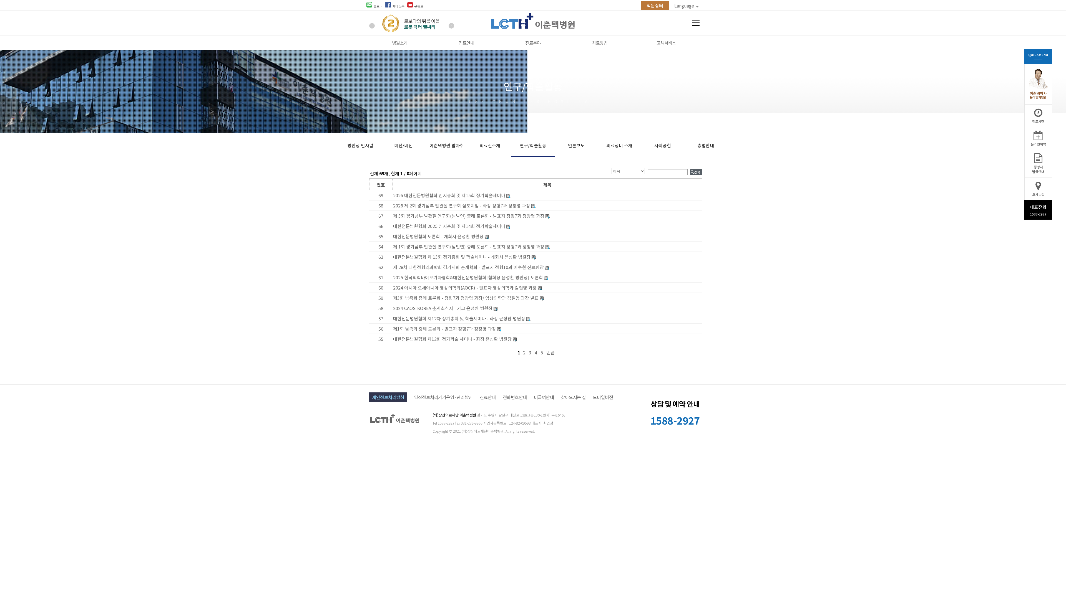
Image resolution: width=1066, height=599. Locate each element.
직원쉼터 (655, 5)
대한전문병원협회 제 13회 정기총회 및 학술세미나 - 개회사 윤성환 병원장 (462, 256)
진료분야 (533, 42)
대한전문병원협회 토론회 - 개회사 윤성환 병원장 (439, 236)
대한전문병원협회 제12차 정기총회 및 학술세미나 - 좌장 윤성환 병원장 (459, 318)
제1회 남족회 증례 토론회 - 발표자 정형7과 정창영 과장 (444, 328)
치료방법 (599, 42)
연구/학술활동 (533, 145)
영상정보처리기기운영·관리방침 (443, 397)
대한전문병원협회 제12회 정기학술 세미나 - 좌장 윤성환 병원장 (452, 339)
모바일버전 (603, 397)
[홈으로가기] (533, 27)
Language (684, 5)
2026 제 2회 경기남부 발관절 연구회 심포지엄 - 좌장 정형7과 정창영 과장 (461, 205)
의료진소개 (489, 145)
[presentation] (372, 26)
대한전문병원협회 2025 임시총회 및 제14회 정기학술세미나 (449, 226)
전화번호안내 (515, 397)
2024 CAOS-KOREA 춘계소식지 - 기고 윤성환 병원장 (442, 308)
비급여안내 (544, 397)
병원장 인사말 (360, 145)
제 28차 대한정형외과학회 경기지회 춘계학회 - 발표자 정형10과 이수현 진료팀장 (468, 267)
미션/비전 (403, 145)
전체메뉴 (696, 23)
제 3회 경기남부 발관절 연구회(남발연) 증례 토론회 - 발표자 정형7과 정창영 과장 (469, 215)
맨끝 (550, 352)
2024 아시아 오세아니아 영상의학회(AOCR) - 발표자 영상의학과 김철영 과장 (465, 287)
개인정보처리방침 (388, 397)
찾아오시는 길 (573, 397)
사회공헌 (662, 145)
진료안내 (466, 42)
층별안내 (705, 145)
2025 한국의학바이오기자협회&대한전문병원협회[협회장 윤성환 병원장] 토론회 (468, 277)
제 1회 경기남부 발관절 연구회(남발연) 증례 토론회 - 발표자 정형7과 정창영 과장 (469, 246)
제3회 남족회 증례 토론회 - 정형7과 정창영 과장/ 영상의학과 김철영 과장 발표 (466, 298)
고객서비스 (666, 42)
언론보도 (576, 145)
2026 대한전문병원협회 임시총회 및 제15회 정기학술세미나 (449, 195)
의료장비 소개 (619, 145)
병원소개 (400, 42)
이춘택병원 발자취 (446, 145)
